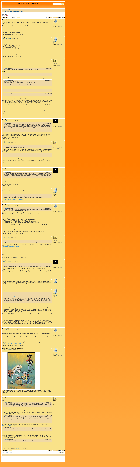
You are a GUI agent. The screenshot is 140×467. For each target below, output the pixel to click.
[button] (49, 17)
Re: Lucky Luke (5, 19)
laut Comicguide (45, 127)
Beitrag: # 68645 (5, 398)
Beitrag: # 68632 (5, 142)
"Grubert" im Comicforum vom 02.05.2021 (9, 425)
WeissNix (9, 120)
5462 (56, 266)
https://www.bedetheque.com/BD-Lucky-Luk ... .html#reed (12, 343)
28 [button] (62, 17)
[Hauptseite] (10, 5)
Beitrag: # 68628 (5, 38)
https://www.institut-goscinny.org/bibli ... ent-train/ (10, 246)
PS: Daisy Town (5, 328)
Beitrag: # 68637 (5, 261)
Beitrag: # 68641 (5, 329)
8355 (56, 64)
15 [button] (60, 17)
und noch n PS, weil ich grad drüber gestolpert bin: (12, 348)
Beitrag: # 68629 (5, 60)
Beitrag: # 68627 (5, 20)
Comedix (6, 15)
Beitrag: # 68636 (5, 237)
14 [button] (58, 17)
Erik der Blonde (17, 257)
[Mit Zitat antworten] (51, 19)
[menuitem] (8, 9)
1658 (56, 43)
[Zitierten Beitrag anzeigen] (13, 68)
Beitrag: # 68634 (5, 189)
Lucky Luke (5, 14)
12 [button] (55, 17)
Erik (54, 62)
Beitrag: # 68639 (5, 290)
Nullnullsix (9, 20)
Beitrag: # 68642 (5, 349)
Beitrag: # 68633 (5, 169)
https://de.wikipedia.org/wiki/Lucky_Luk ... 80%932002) (14, 199)
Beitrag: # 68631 (5, 120)
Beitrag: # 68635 (5, 205)
